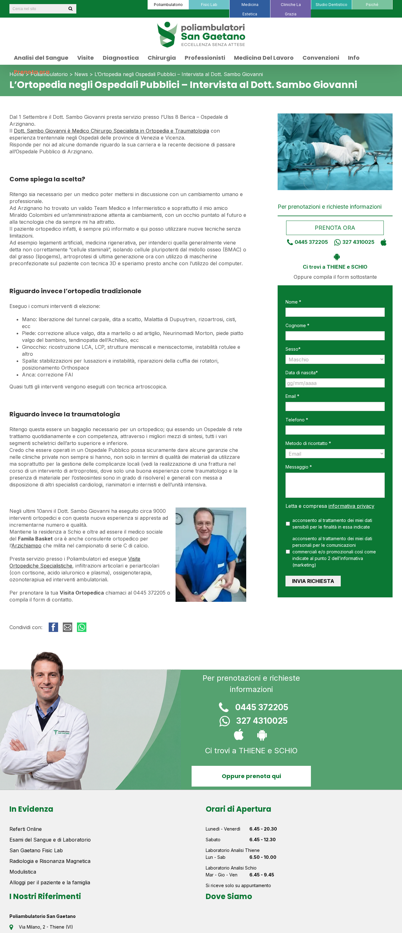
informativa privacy (351, 506)
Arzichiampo (26, 545)
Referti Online (25, 829)
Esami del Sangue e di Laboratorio (50, 840)
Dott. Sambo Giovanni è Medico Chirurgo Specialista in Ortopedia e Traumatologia (111, 131)
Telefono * (296, 419)
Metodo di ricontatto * (308, 443)
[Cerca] (70, 9)
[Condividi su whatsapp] (81, 627)
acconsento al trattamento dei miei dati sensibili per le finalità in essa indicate (332, 524)
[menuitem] (168, 4)
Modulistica (22, 872)
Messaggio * (298, 466)
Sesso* (293, 349)
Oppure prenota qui (251, 776)
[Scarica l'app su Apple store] (382, 242)
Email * (292, 396)
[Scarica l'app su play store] (335, 256)
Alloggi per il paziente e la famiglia (49, 882)
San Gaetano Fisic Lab (36, 850)
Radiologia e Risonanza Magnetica (49, 861)
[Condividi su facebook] (53, 627)
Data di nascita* (301, 372)
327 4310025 (358, 242)
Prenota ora (335, 227)
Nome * (293, 302)
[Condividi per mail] (67, 627)
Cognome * (297, 325)
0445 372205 (311, 242)
